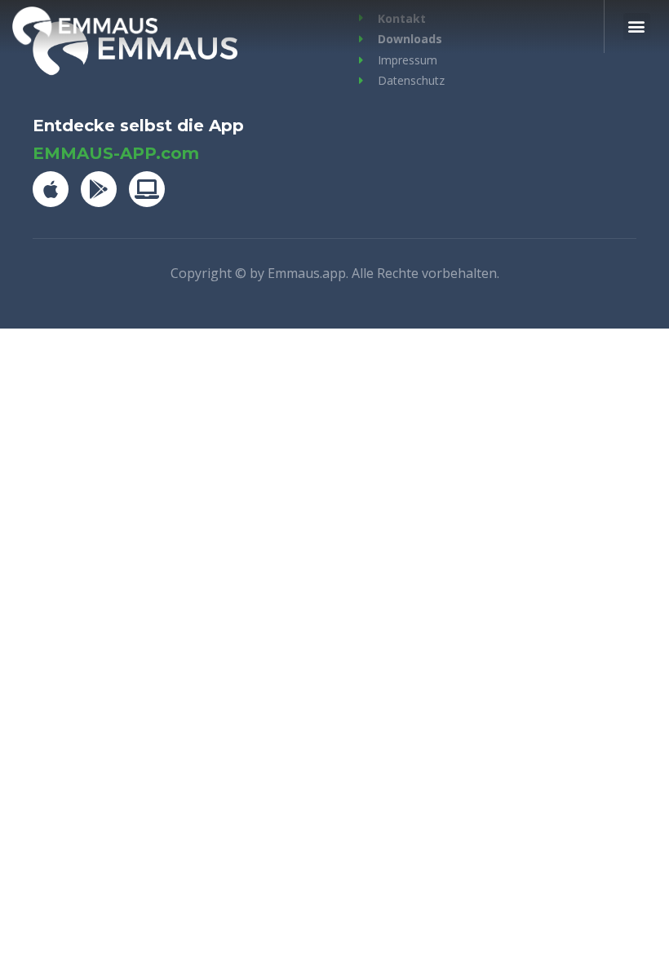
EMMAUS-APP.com (116, 153)
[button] (636, 26)
